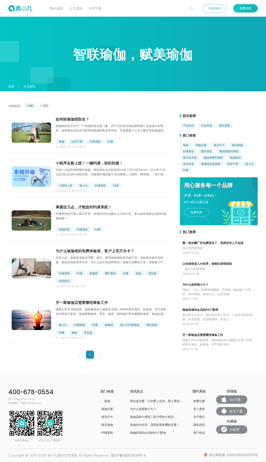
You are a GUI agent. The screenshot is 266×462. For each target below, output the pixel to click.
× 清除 (44, 105)
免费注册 (199, 401)
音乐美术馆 (190, 157)
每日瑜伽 (237, 145)
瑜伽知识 (235, 157)
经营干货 (232, 163)
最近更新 (224, 125)
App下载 (95, 8)
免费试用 (245, 8)
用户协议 (199, 432)
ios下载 (235, 399)
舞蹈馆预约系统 (228, 151)
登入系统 (199, 409)
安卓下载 (236, 411)
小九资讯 (76, 8)
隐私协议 (199, 424)
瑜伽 (185, 145)
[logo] (26, 8)
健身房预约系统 (213, 157)
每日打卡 (219, 145)
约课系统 (188, 151)
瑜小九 (249, 163)
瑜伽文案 (201, 145)
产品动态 (188, 125)
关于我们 (199, 417)
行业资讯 (206, 125)
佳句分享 (188, 163)
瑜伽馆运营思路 (210, 163)
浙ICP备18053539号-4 (128, 455)
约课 (185, 170)
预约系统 (56, 8)
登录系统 (214, 8)
